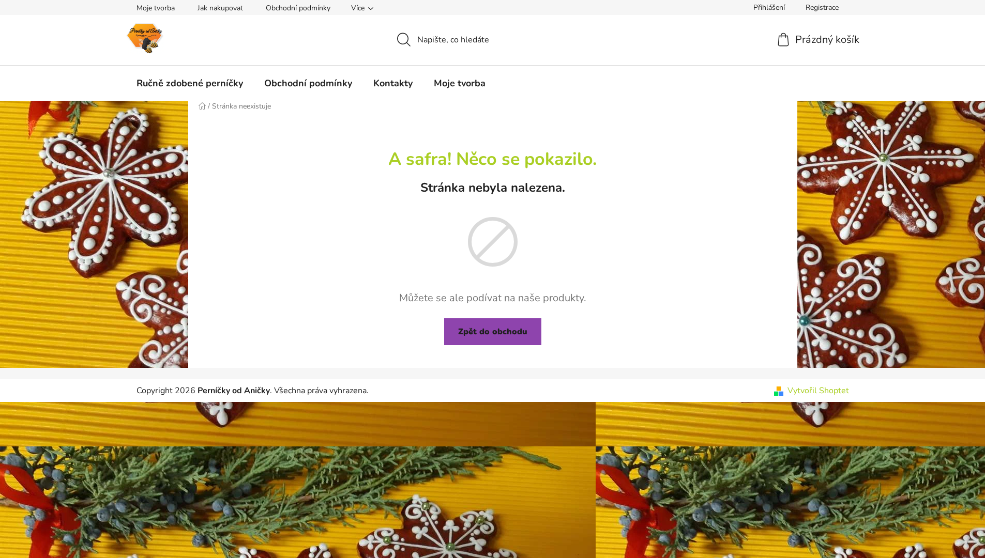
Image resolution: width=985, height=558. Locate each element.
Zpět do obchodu (492, 331)
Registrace (822, 7)
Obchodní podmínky (298, 8)
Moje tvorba (156, 8)
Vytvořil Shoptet (818, 390)
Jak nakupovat (220, 8)
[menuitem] (189, 83)
